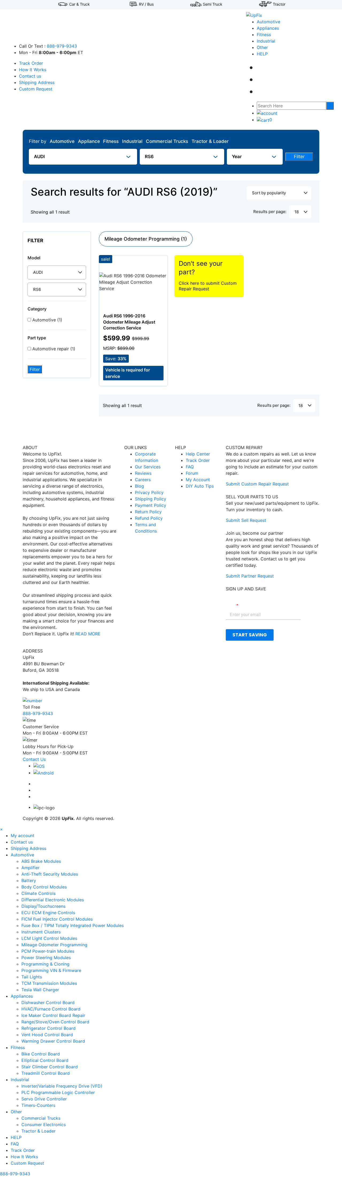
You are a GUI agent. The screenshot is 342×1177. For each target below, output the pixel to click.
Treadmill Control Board (45, 1073)
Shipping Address (37, 82)
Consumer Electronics (43, 1124)
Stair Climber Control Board (49, 1066)
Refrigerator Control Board (48, 1028)
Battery (28, 880)
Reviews (143, 473)
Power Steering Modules (46, 957)
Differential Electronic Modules (52, 899)
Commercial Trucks (167, 141)
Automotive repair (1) (53, 348)
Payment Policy (150, 505)
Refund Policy (149, 518)
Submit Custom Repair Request (257, 484)
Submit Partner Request (250, 576)
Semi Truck (212, 4)
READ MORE (87, 633)
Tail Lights (31, 976)
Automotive (268, 21)
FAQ (190, 466)
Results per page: (269, 211)
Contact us (30, 76)
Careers (143, 479)
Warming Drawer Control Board (53, 1041)
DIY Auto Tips (200, 486)
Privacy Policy (149, 492)
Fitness (264, 34)
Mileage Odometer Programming (54, 944)
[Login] (267, 113)
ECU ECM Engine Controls (48, 912)
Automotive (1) (46, 319)
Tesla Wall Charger (40, 989)
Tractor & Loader (210, 141)
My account (22, 835)
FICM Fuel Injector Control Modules (57, 919)
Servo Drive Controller (44, 1099)
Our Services (148, 466)
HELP (262, 53)
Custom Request (35, 89)
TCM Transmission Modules (49, 983)
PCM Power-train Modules (47, 951)
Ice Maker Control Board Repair (53, 1015)
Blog (139, 486)
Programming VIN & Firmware (51, 970)
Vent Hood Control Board (47, 1034)
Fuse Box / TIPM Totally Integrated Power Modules (72, 925)
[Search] (330, 106)
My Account (198, 479)
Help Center (198, 454)
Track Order (31, 63)
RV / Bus (146, 4)
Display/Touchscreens (43, 906)
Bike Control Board (40, 1054)
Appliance (89, 141)
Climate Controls (38, 893)
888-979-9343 (62, 46)
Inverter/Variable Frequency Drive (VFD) (61, 1086)
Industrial (266, 41)
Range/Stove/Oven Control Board (55, 1021)
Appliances (268, 28)
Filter (299, 156)
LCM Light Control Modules (49, 938)
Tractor (279, 4)
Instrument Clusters (41, 932)
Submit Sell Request (246, 520)
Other (262, 47)
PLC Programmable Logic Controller (58, 1092)
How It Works (32, 69)
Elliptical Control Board (44, 1060)
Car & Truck (79, 4)
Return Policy (148, 511)
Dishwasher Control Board (48, 1002)
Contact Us (34, 759)
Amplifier (30, 867)
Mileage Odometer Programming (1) (145, 239)
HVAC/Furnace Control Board (50, 1009)
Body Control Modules (44, 887)
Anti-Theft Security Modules (49, 874)
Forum (192, 473)
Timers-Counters (38, 1105)
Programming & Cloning (45, 964)
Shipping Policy (150, 499)
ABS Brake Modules (41, 861)
